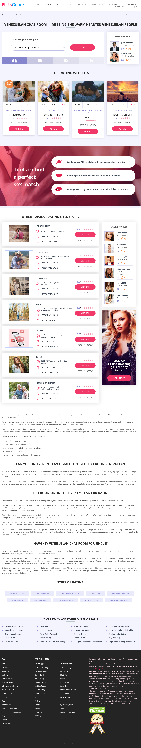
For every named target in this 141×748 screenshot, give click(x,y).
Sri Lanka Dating (46, 626)
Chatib (62, 701)
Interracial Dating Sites (65, 600)
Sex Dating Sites (65, 664)
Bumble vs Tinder (8, 705)
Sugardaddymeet (66, 705)
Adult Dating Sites (66, 682)
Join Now (119, 378)
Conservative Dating (13, 634)
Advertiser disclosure (10, 686)
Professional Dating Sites (120, 594)
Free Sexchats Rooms (67, 690)
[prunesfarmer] (114, 46)
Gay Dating (63, 671)
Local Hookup (131, 4)
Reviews (49, 4)
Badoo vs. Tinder (8, 719)
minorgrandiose (123, 269)
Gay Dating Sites (40, 600)
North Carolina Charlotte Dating (52, 641)
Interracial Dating (41, 667)
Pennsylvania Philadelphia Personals (87, 641)
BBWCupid (39, 716)
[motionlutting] (109, 299)
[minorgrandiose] (109, 273)
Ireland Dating (45, 638)
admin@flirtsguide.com (98, 669)
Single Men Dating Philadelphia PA (121, 630)
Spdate (37, 708)
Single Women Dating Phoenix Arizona (123, 641)
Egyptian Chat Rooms (81, 630)
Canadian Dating (79, 634)
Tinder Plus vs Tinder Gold (12, 712)
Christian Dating (41, 671)
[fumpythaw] (114, 57)
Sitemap (5, 697)
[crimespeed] (109, 248)
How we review (7, 682)
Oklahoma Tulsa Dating (14, 626)
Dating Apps (39, 664)
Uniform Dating (17, 600)
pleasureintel (122, 233)
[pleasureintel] (109, 236)
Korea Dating (10, 638)
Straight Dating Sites (17, 594)
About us (5, 671)
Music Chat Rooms (80, 626)
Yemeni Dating (79, 638)
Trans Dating (64, 679)
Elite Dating (63, 675)
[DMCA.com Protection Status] (97, 712)
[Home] (13, 4)
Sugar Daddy (81, 4)
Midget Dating (114, 638)
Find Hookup (114, 4)
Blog (69, 4)
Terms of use (7, 693)
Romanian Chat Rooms (14, 630)
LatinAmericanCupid (67, 712)
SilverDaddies (40, 693)
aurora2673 (121, 283)
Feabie (37, 701)
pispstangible (122, 257)
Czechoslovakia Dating (117, 634)
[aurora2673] (109, 287)
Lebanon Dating (46, 630)
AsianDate (63, 708)
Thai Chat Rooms (11, 641)
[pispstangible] (109, 261)
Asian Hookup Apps (43, 594)
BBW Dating (39, 679)
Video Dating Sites (91, 600)
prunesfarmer (127, 43)
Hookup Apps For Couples (70, 594)
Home (38, 4)
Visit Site (19, 129)
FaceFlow (38, 712)
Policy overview (8, 690)
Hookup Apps (97, 4)
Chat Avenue (64, 693)
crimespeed (121, 245)
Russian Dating (65, 667)
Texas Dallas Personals (48, 634)
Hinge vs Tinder (8, 716)
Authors (5, 675)
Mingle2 (38, 697)
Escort (59, 4)
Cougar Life (39, 705)
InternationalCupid (66, 716)
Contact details (7, 679)
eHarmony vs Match (9, 708)
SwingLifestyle (64, 697)
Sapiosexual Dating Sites (118, 600)
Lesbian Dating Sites (42, 686)
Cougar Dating (40, 682)
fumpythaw (126, 53)
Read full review (19, 122)
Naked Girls (119, 7)
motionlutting (122, 295)
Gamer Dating (64, 686)
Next (82, 47)
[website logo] (19, 233)
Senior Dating (40, 690)
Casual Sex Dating (42, 675)
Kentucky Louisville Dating (118, 626)
